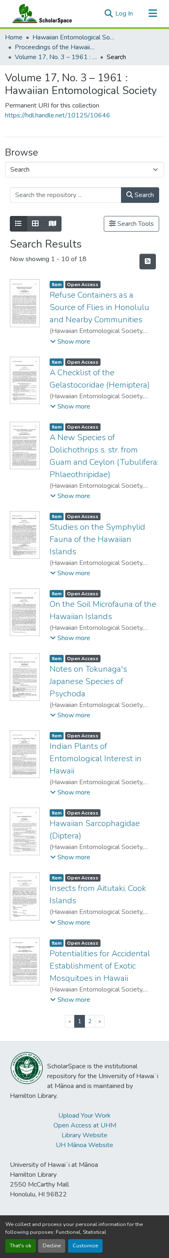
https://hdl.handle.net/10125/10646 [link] (57, 115)
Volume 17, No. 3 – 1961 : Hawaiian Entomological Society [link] (56, 57)
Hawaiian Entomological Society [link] (73, 37)
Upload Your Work (84, 1115)
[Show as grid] (35, 224)
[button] (40, 13)
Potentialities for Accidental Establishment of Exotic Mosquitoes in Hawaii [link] (100, 966)
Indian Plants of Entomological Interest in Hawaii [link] (96, 758)
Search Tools (135, 223)
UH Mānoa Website (84, 1145)
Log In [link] (124, 13)
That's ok (20, 1245)
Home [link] (14, 37)
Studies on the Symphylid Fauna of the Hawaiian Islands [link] (97, 539)
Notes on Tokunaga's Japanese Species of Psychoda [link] (88, 681)
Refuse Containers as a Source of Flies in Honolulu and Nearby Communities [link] (99, 307)
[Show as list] (18, 224)
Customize (85, 1245)
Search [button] (143, 195)
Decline (52, 1245)
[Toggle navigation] (152, 13)
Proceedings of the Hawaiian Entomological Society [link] (56, 47)
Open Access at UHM (84, 1125)
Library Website (84, 1135)
